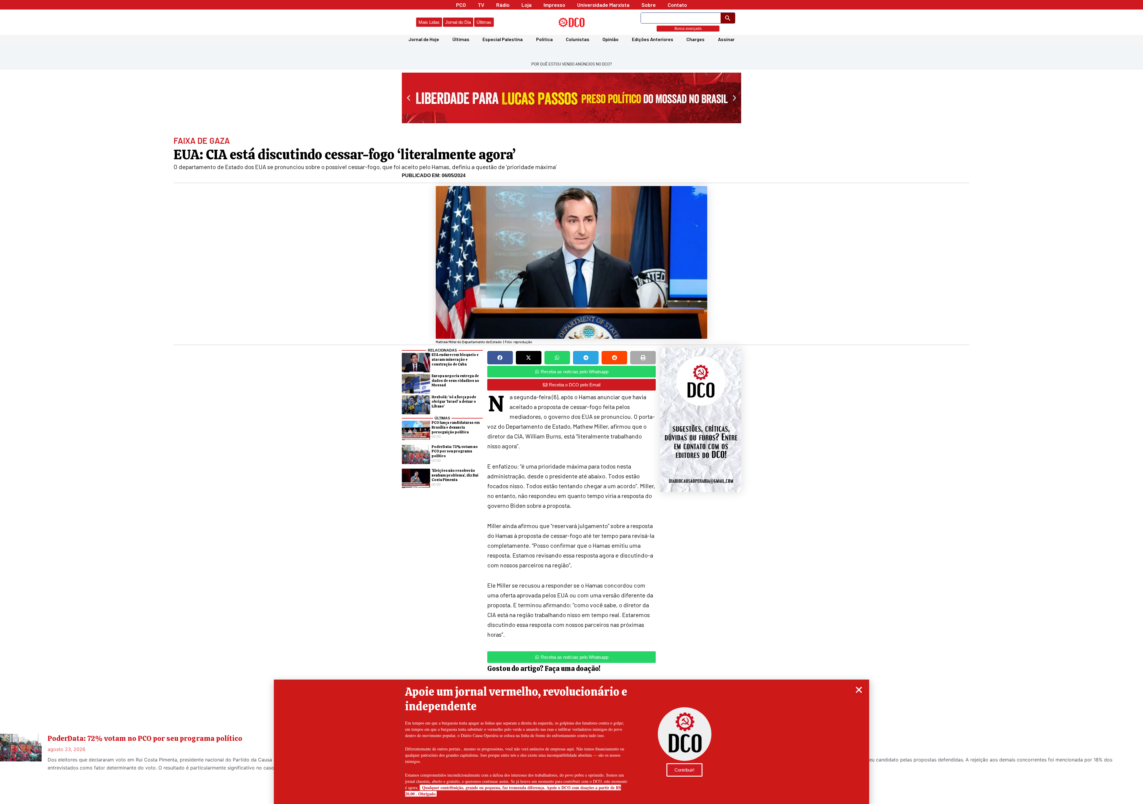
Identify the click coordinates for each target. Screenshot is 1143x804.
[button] (859, 690)
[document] (571, 402)
